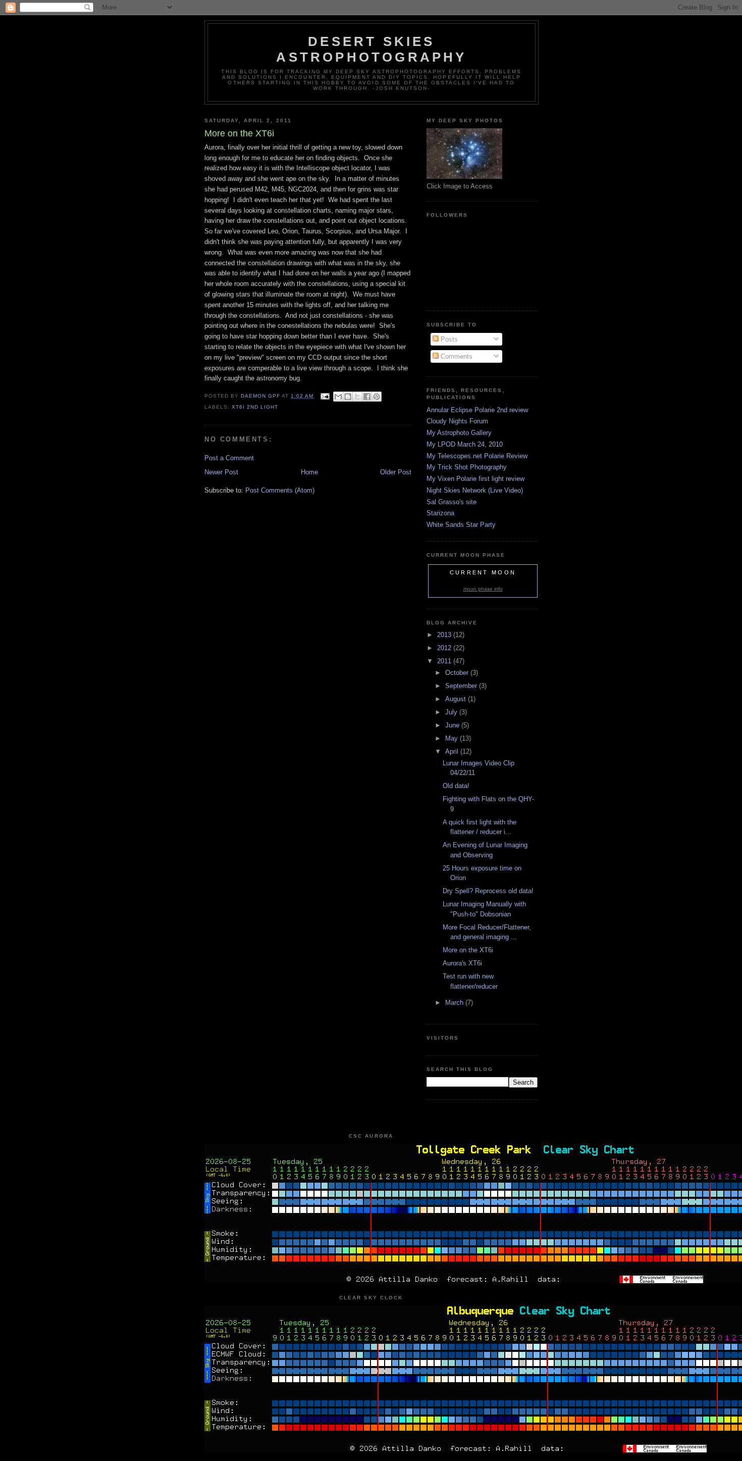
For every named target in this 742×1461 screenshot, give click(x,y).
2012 (445, 648)
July (452, 712)
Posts (448, 339)
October (457, 672)
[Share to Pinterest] (377, 397)
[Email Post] (324, 396)
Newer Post (221, 472)
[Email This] (338, 397)
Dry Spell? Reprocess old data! (488, 891)
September (462, 686)
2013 (445, 635)
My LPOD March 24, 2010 (465, 444)
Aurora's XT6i (462, 963)
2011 (445, 661)
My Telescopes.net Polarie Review (477, 456)
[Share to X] (357, 397)
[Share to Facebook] (367, 397)
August (456, 699)
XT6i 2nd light (255, 407)
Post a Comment (229, 458)
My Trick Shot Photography (467, 467)
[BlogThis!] (348, 397)
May (452, 738)
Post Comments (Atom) (279, 490)
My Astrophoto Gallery (459, 432)
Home (309, 472)
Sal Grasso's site (451, 502)
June (453, 725)
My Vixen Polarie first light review (475, 478)
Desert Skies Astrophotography (371, 49)
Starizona (440, 513)
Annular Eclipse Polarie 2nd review (477, 410)
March (455, 1002)
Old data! (456, 786)
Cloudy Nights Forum (457, 421)
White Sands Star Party (461, 524)
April (452, 751)
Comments (455, 356)
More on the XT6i (468, 950)
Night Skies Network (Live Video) (475, 490)
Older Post (395, 472)
